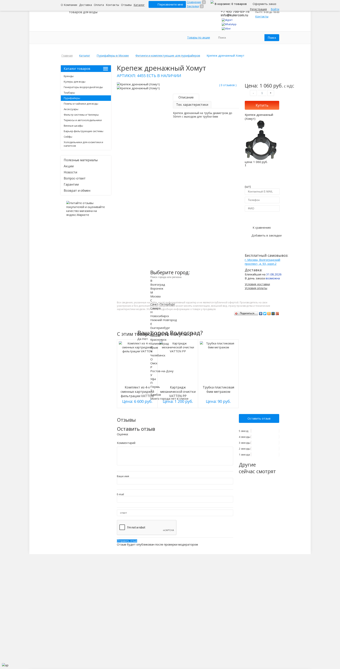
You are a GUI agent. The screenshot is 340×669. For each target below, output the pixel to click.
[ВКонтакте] (261, 313)
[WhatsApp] (229, 24)
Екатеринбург (160, 327)
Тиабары (69, 92)
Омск (153, 363)
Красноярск (158, 339)
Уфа (153, 379)
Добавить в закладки (266, 235)
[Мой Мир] (273, 313)
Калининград (159, 343)
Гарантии (71, 184)
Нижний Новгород (163, 320)
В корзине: (223, 4)
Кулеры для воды (74, 81)
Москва (155, 296)
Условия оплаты (256, 288)
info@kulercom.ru (234, 15)
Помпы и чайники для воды (81, 103)
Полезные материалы (81, 160)
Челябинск (157, 355)
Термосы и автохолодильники (83, 120)
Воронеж (156, 288)
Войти (275, 9)
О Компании (69, 5)
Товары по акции (198, 37)
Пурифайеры (72, 98)
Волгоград (157, 284)
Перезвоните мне (170, 4)
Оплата (99, 5)
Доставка (85, 5)
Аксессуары (71, 109)
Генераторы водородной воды (83, 87)
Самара (155, 308)
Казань (155, 335)
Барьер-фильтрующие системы (83, 131)
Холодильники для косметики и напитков (83, 143)
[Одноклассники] (269, 313)
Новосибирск (159, 316)
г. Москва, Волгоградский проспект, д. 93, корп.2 (262, 262)
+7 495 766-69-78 (235, 11)
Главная (67, 55)
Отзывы (126, 5)
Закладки (193, 6)
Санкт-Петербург (162, 304)
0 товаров (239, 4)
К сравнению (262, 227)
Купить (262, 105)
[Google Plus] (277, 313)
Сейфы (68, 136)
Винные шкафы (73, 125)
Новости (70, 172)
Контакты (112, 5)
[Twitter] (265, 313)
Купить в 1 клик (262, 218)
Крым (154, 347)
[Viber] (226, 28)
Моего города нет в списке (169, 398)
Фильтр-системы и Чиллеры (81, 114)
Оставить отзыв (259, 418)
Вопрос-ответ (75, 178)
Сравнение (194, 2)
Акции (69, 166)
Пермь (155, 386)
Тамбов (155, 394)
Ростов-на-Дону (162, 371)
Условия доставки (257, 284)
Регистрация (258, 9)
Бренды (69, 76)
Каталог (139, 5)
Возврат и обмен (77, 190)
